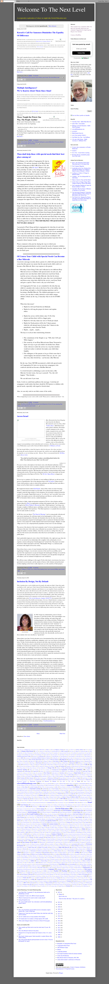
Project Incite (47, 845)
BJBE (77, 763)
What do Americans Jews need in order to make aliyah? (32, 898)
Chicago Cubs (51, 768)
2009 (59, 932)
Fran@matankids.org (49, 721)
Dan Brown (62, 773)
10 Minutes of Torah (54, 446)
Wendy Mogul (57, 882)
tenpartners (44, 872)
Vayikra (35, 881)
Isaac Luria (84, 802)
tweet (29, 879)
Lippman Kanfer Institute (77, 822)
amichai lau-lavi (81, 753)
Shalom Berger (44, 861)
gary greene (58, 792)
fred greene (44, 790)
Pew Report (34, 842)
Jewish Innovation (79, 810)
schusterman (24, 859)
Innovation (82, 800)
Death (89, 776)
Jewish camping (40, 809)
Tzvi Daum (54, 879)
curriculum (40, 773)
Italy (41, 804)
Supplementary (86, 867)
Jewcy (73, 806)
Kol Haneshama (51, 819)
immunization (60, 800)
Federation (66, 788)
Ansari (67, 754)
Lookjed (38, 824)
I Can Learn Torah (84, 798)
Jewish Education (43, 404)
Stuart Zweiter (65, 867)
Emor (22, 142)
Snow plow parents (26, 864)
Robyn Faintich (47, 854)
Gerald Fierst (21, 793)
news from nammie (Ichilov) (79, 135)
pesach (47, 142)
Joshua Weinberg (21, 817)
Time (51, 876)
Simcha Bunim (57, 862)
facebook (44, 788)
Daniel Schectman (20, 774)
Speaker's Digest (83, 864)
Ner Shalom (42, 834)
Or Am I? (36, 167)
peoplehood (72, 840)
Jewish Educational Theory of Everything (35, 810)
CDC (37, 766)
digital (78, 778)
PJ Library (78, 842)
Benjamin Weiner (88, 761)
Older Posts (62, 733)
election (49, 783)
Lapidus (86, 819)
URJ (19, 571)
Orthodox (75, 837)
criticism (18, 773)
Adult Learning (64, 751)
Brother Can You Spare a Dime (61, 764)
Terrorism (54, 872)
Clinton (31, 769)
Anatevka (32, 754)
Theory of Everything (83, 874)
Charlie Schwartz (75, 766)
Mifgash (23, 830)
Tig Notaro (39, 876)
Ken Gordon (79, 817)
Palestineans (28, 839)
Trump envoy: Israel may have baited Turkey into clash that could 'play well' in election (36, 913)
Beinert (50, 761)
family (49, 788)
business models (79, 764)
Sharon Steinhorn (77, 860)
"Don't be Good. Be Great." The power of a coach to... (72, 898)
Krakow (62, 819)
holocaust (53, 798)
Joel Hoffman (68, 814)
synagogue (51, 869)
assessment (27, 758)
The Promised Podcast (39, 874)
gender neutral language (79, 792)
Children (58, 768)
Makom (45, 825)
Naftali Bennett (80, 832)
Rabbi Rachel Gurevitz (77, 133)
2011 (59, 927)
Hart (36, 797)
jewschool (74, 131)
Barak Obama (79, 759)
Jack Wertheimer (69, 804)
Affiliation (77, 751)
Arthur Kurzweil (79, 756)
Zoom (73, 886)
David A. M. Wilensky (80, 774)
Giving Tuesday (53, 793)
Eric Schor (79, 785)
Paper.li (33, 839)
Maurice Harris (54, 827)
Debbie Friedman (21, 778)
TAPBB (44, 871)
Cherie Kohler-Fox (42, 768)
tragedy (58, 877)
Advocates (71, 751)
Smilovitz (19, 864)
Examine (83, 787)
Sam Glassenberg (66, 856)
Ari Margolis (47, 756)
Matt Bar (48, 827)
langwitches (80, 819)
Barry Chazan (19, 761)
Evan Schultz (62, 787)
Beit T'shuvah (64, 761)
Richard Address (54, 852)
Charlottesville (83, 766)
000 (52, 749)
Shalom (37, 860)
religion (83, 850)
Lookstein (44, 824)
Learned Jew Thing (69, 820)
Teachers (56, 871)
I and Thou (77, 798)
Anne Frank (61, 754)
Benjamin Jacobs (80, 761)
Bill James (60, 763)
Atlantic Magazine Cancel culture (66, 758)
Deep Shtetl (37, 778)
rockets (57, 854)
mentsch (18, 829)
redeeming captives (25, 850)
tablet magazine (88, 869)
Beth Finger (32, 763)
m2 (17, 825)
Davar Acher (24, 455)
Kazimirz (66, 817)
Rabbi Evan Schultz (43, 847)
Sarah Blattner (52, 857)
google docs (73, 793)
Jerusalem (63, 806)
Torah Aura (26, 877)
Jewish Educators (48, 810)
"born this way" (20, 749)
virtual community (53, 881)
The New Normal (40, 46)
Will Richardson (89, 882)
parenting (58, 404)
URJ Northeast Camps (62, 947)
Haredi (70, 795)
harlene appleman (87, 795)
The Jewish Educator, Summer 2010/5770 (40, 598)
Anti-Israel (72, 754)
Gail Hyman (31, 792)
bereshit (26, 763)
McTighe (61, 827)
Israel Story (33, 804)
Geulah (36, 793)
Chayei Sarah (22, 768)
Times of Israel (64, 876)
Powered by (77, 58)
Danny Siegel (63, 774)
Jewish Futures (57, 810)
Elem (28, 503)
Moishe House (56, 830)
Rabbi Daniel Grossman (54, 142)
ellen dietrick (83, 783)
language (74, 819)
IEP (35, 800)
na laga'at (64, 832)
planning (83, 842)
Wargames (79, 881)
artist (18, 758)
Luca (82, 824)
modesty (50, 830)
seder (37, 859)
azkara (20, 759)
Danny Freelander (38, 774)
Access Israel (22, 416)
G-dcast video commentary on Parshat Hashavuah (81, 147)
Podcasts (18, 844)
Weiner (37, 882)
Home (38, 733)
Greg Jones (34, 795)
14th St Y (72, 749)
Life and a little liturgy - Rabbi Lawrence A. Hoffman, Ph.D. (79, 139)
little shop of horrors (25, 824)
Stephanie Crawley (86, 866)
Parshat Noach (60, 839)
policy (28, 844)
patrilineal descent (81, 839)
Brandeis (37, 764)
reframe (64, 850)
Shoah (37, 862)
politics (43, 844)
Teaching (64, 871)
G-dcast (86, 790)
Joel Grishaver (61, 814)
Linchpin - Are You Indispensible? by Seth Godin (81, 177)
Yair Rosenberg (68, 884)
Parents (44, 839)
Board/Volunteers (25, 764)
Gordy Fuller (88, 793)
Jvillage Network (40, 817)
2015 (59, 918)
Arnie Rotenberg (64, 756)
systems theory (80, 869)
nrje (85, 835)
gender (71, 792)
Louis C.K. (77, 824)
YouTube (43, 886)
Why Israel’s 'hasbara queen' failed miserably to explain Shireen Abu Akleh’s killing (35, 936)
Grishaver (41, 795)
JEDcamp (22, 806)
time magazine (56, 876)
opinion (54, 837)
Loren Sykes (62, 824)
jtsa (27, 817)
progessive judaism (29, 845)
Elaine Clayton (43, 783)
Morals (89, 830)
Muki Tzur (48, 832)
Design (56, 778)
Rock (53, 854)
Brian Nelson (50, 764)
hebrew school (74, 797)
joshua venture (88, 815)
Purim (73, 845)
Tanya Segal (39, 871)
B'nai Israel (25, 759)
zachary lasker (54, 886)
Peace (30, 840)
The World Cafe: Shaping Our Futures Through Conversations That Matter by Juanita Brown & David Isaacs (81, 198)
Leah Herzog (60, 820)
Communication (55, 769)
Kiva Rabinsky (43, 819)
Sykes (45, 869)
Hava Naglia (46, 797)
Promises (58, 845)
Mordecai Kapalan (20, 832)
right (69, 852)
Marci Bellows (88, 825)
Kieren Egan (28, 819)
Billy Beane (65, 763)
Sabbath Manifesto (33, 856)
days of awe (83, 776)
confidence (88, 769)
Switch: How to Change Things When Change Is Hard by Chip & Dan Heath (81, 182)
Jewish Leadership (22, 812)
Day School (77, 776)
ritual (73, 852)
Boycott (32, 764)
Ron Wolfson (63, 854)
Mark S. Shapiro (28, 827)
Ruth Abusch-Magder (23, 856)
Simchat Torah (65, 862)
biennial (54, 763)
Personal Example (87, 840)
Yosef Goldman (24, 886)
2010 (59, 930)
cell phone (47, 766)
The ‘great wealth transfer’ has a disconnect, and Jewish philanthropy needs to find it (35, 902)
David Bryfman (35, 776)
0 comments (35, 75)
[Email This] (18, 80)
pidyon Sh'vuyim (59, 842)
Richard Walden (63, 852)
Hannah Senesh (59, 795)
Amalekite (56, 753)
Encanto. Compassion (60, 785)
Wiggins (82, 882)
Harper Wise (31, 797)
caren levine (21, 766)
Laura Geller (35, 820)
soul (77, 864)
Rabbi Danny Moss (33, 847)
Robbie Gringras (26, 854)
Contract (41, 771)
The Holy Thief (72, 872)
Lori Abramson (70, 824)
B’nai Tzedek (46, 759)
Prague (56, 844)
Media (71, 827)
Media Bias (77, 827)
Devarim (69, 778)
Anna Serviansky (54, 754)
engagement (70, 785)
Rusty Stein (90, 854)
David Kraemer (44, 776)
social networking (71, 864)
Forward (30, 790)
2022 (59, 904)
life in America (54, 822)
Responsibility (46, 852)
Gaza (67, 792)
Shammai (51, 860)
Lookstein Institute (53, 824)
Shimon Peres (19, 862)
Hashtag (40, 797)
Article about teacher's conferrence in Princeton (68, 959)
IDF (26, 800)
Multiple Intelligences (40, 142)
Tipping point (79, 876)
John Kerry (19, 815)
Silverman (50, 862)
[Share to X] (22, 80)
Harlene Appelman (78, 795)
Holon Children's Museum (32, 505)
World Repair (49, 884)
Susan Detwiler (39, 869)
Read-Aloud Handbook (69, 849)
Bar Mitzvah (24, 404)
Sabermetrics (41, 856)
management (65, 825)
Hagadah (30, 142)
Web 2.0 (26, 882)
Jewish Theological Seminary (65, 812)
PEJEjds (44, 840)
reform (51, 850)
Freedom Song (57, 790)
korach (37, 77)
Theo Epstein (74, 874)
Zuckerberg (78, 886)
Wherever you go (65, 882)
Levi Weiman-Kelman (35, 822)
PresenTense (81, 844)
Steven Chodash (33, 867)
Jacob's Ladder (77, 804)
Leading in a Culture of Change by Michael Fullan (80, 173)
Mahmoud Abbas (29, 825)
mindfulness (29, 830)
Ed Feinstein (81, 779)
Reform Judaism (57, 851)
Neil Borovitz (35, 834)
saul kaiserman (67, 857)
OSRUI (88, 837)
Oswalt (18, 839)
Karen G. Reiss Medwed (58, 817)
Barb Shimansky (87, 759)
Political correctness (35, 844)
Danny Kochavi (47, 774)
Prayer (61, 844)
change (57, 766)
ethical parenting (49, 787)
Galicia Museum (39, 792)
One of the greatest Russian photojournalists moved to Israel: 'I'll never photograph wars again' (36, 940)
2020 (59, 907)
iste (37, 804)
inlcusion (36, 726)
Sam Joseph (73, 856)
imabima (46, 800)
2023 (59, 902)
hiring (41, 798)
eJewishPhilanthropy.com (78, 129)
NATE (25, 834)
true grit (77, 877)
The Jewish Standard (81, 872)
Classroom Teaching (22, 769)
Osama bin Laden (82, 837)
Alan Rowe (20, 753)
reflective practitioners (43, 851)
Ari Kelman (41, 756)
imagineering (53, 800)
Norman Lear (80, 835)
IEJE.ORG (31, 800)
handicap (42, 569)
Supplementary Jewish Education (23, 869)
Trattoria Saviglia (70, 877)
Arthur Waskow (87, 756)
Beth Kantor (39, 763)
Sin (70, 862)
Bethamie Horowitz (47, 763)
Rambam (53, 849)
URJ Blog (62, 453)
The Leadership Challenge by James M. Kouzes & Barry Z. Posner (81, 186)
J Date (49, 804)
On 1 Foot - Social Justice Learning (80, 152)
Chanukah (62, 766)
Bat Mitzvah (31, 761)
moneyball (73, 830)
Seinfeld (41, 859)
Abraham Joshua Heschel (27, 751)
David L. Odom (52, 776)
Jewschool (19, 814)
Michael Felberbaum (26, 829)
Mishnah (39, 830)
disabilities (23, 726)
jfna (24, 814)
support (33, 869)
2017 (59, 914)
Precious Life (67, 844)
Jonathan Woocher (50, 815)
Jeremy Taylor (50, 806)
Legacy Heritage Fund (81, 820)
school (81, 857)
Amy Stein (88, 753)
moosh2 (78, 830)
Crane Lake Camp (86, 771)
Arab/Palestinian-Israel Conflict (24, 756)
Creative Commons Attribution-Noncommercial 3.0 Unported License (71, 968)
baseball (25, 761)
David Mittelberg (60, 776)
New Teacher (42, 835)
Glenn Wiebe (66, 793)
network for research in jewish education (72, 834)
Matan (40, 77)
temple (28, 873)
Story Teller (49, 867)
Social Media (62, 864)
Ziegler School (61, 886)
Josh (56, 815)
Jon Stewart (32, 815)
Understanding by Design (72, 879)
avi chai (82, 758)
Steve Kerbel (19, 867)
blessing (85, 763)
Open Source (48, 837)
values (26, 881)
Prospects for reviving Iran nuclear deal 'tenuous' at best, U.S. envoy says (35, 933)
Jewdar (77, 806)
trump (82, 877)
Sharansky (70, 860)
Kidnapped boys (20, 819)
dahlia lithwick (55, 773)
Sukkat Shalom (78, 867)
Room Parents (71, 854)
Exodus (25, 142)
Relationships (71, 851)
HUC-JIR (63, 798)
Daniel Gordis (77, 773)
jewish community (50, 808)
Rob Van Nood (85, 852)
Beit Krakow (56, 761)
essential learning (34, 787)
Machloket (22, 825)
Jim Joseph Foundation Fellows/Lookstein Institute (69, 953)
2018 (59, 911)
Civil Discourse (80, 768)
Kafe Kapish (37, 488)
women (20, 884)
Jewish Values (76, 812)
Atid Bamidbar (55, 758)
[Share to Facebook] (23, 80)
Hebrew (59, 797)
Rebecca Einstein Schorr (81, 849)
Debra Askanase (30, 778)
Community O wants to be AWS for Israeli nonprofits (31, 896)
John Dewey (88, 814)
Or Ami (53, 404)
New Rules (29, 835)
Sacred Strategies (49, 856)
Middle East (78, 829)
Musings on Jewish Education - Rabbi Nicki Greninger (81, 126)
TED (21, 872)
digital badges (85, 778)
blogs (19, 764)
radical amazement (32, 849)
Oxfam (22, 839)
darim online (71, 774)
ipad (66, 802)
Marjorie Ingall (20, 827)
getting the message (29, 793)
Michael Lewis (35, 829)
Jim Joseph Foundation (33, 814)
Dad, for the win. (63, 896)
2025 (59, 892)
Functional (72, 790)
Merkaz (59, 949)
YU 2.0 (48, 886)
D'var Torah (47, 773)
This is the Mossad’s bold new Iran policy (29, 930)
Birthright (72, 763)
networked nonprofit (21, 835)
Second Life (31, 859)
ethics (56, 787)
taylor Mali (50, 871)
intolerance (61, 802)
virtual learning (62, 881)
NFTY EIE (59, 835)
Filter (82, 788)
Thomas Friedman (31, 876)
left (75, 820)
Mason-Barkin (37, 827)
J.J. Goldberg (54, 804)
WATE (84, 881)
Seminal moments (54, 859)
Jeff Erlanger (34, 806)
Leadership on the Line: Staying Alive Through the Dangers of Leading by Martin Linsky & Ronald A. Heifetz (81, 169)
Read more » (20, 72)
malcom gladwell (52, 825)
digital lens (31, 779)
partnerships (67, 839)
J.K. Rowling (61, 804)
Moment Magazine (65, 830)
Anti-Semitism (79, 754)
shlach (25, 862)
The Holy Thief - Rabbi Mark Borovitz (81, 121)
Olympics (31, 837)
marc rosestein (51, 569)
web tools (32, 882)
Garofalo (52, 792)
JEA (18, 806)
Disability (44, 779)
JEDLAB (28, 806)
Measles (66, 827)
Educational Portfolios (22, 781)
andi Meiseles (39, 754)
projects (53, 845)
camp (90, 764)
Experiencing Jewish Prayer (22, 788)
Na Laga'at (51, 481)
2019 (59, 909)
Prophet (63, 845)
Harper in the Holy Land (22, 797)
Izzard (45, 804)
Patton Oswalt (89, 839)
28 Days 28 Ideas (79, 749)
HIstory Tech (46, 798)
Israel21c (74, 150)
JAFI (83, 804)
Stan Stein (56, 865)
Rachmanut (19, 849)
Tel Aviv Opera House (49, 474)
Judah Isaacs (32, 817)
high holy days (26, 798)
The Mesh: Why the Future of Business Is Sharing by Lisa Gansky (81, 189)
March (61, 894)
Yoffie (79, 884)
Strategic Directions (57, 867)
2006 (59, 937)
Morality (84, 830)
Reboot (88, 849)
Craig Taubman (71, 771)
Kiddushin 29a (87, 817)
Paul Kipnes (21, 840)
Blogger (90, 763)
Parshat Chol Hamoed (51, 839)
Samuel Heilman (25, 857)
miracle (34, 830)
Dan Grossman (27, 77)
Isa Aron (78, 802)
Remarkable (26, 852)
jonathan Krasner (40, 815)
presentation (75, 844)
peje (40, 840)
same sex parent (81, 856)
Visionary (69, 881)
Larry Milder (25, 820)
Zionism (68, 886)
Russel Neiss (83, 854)
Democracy (50, 778)
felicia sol (71, 788)
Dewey (74, 778)
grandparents (28, 795)
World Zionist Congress (58, 884)
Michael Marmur (42, 829)
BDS (37, 761)
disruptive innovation (52, 779)
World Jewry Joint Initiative (39, 884)
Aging (90, 751)
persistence (79, 840)
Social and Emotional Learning (42, 864)
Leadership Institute (51, 820)
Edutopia (54, 781)
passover (74, 839)
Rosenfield (77, 854)
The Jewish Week (53, 77)
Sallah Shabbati (57, 856)
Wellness (42, 882)
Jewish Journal (89, 810)
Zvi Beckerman (86, 886)
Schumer (19, 859)
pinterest (66, 842)
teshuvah (60, 872)
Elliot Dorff (89, 783)
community (79, 770)
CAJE (22, 77)
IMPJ (66, 800)
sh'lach (27, 860)
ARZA (22, 758)
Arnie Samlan (71, 756)
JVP (46, 817)
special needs (45, 77)
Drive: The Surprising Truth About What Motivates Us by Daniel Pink (80, 163)
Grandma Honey (20, 795)
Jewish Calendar (32, 808)
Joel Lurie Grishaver (78, 814)
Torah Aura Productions (63, 955)
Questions (89, 845)
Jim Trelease (45, 814)
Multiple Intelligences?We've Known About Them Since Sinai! (34, 89)
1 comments (35, 724)
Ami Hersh (74, 753)
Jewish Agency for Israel (22, 808)
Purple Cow (78, 845)
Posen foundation (49, 844)
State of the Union (63, 865)
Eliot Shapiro (70, 783)
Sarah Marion (59, 857)
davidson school (69, 776)
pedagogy (36, 840)
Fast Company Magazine (78, 166)
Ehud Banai (62, 781)
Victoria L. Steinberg (43, 881)
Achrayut (41, 751)
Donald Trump (62, 779)
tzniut (49, 879)
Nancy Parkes (19, 834)
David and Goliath (26, 776)
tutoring (24, 879)
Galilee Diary (50, 425)
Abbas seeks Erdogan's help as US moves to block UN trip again (34, 920)
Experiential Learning (35, 788)
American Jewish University (65, 753)
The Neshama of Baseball (27, 874)
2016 (59, 916)
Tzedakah (39, 879)
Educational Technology (35, 781)
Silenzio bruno (43, 862)
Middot (84, 829)
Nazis (30, 834)
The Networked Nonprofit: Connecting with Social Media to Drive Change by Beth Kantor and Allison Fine (81, 193)
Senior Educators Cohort (65, 859)
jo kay (50, 814)
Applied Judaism (87, 754)
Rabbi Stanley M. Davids (77, 847)
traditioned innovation (50, 877)
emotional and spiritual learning (37, 785)
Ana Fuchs (19, 754)
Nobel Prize (73, 835)
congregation (20, 771)
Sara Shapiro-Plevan (44, 857)
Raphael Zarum (60, 849)
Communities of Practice (67, 769)
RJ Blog (56, 569)
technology (89, 871)
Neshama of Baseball (56, 834)
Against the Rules (84, 751)
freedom (50, 790)
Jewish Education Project (78, 808)
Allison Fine (36, 753)
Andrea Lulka (46, 754)
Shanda (64, 860)
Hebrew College (66, 797)
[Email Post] (63, 77)
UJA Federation (62, 879)
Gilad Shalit (45, 793)
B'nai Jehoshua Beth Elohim (35, 759)
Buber (73, 764)
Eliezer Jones (63, 783)
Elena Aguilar (55, 783)
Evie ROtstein (76, 787)
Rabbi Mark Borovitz (64, 847)
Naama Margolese (71, 832)
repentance (32, 852)
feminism (77, 788)
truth (86, 877)
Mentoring (88, 827)
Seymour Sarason (20, 860)
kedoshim (72, 817)
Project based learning (39, 845)
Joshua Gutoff (73, 815)
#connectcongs (35, 749)
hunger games (70, 798)
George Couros (89, 792)
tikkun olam (45, 876)
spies (52, 865)
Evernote (69, 787)
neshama (48, 834)
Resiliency (39, 852)
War (74, 881)
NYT (27, 837)
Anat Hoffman (26, 754)
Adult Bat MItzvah (55, 751)
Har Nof (66, 795)
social (33, 864)
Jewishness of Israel (86, 812)
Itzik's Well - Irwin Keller (78, 123)
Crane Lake (78, 771)
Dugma (68, 779)
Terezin (49, 872)
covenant (47, 771)
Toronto (32, 877)
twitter (32, 879)
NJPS (65, 835)
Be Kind (40, 761)
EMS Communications (49, 785)
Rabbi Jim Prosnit (53, 847)
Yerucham (75, 884)
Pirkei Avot (71, 842)
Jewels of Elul (83, 806)
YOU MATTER (32, 886)
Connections (35, 771)
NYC (18, 837)
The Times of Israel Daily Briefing (62, 874)
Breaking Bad (43, 764)
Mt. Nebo (43, 832)
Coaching (36, 769)
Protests (68, 845)
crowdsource (24, 773)
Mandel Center (73, 825)
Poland (23, 844)
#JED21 (47, 749)
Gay (63, 792)
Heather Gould (53, 797)
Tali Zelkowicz (22, 871)
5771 (86, 749)
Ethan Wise (42, 787)
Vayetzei (31, 881)
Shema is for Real (86, 861)
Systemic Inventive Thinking (69, 869)
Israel (46, 569)
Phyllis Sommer (50, 842)
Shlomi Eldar (31, 862)
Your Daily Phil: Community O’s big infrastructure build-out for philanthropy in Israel (34, 892)
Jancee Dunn (87, 804)
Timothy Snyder (72, 876)
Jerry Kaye (57, 806)
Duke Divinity (74, 779)
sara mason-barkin (34, 857)
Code (42, 769)
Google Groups (81, 793)
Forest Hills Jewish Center (22, 790)
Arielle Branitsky (55, 756)
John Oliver (26, 815)
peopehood (66, 840)
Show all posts (52, 26)
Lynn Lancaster (87, 824)
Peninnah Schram (51, 840)
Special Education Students (35, 865)
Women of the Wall (27, 884)
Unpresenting (85, 879)
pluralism (89, 842)
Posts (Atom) (27, 736)
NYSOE (22, 837)
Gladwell (60, 793)
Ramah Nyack (47, 849)
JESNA (68, 806)
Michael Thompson (60, 829)
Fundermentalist (79, 790)
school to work (88, 857)
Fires (85, 788)
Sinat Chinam (75, 862)
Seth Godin (87, 859)
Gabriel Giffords (24, 792)
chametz (52, 766)
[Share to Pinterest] (25, 80)
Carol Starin (27, 766)
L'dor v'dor (68, 819)
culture (34, 773)
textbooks (65, 872)
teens (24, 872)
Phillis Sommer (43, 842)
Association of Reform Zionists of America (40, 758)
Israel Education (24, 805)
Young (38, 886)
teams (82, 871)
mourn (31, 832)
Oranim (69, 837)
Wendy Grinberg (49, 882)
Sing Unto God (83, 862)
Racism (25, 849)
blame (81, 763)
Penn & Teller (59, 840)
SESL (82, 859)
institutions (49, 802)
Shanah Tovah (58, 860)
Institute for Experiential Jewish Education (36, 802)
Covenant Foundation (55, 771)
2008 (59, 934)
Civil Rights (87, 768)
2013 (59, 923)
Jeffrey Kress (42, 806)
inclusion (33, 77)
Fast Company (56, 788)
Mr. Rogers (37, 832)
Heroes (90, 797)
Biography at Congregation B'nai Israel (66, 943)
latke (30, 820)
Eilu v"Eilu (71, 781)
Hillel (33, 798)
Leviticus (43, 822)
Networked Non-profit (86, 834)
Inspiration (24, 802)
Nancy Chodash (87, 832)
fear (61, 788)
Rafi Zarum (40, 849)
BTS (70, 764)
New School (35, 835)
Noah (69, 835)
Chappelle (68, 766)
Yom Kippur (85, 884)
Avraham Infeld (89, 758)
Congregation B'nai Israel (63, 945)
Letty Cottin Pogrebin (25, 822)
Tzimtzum (45, 879)
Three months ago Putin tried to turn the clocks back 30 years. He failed (34, 927)
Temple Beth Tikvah (36, 872)
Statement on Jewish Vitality (74, 865)
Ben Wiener (72, 761)
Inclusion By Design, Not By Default (32, 581)
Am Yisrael (49, 753)
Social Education (53, 864)
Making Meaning (38, 825)
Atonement (77, 758)
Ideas (22, 800)
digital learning (24, 779)
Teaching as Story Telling (75, 871)
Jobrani (54, 814)
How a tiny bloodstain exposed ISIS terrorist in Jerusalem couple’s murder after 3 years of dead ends (35, 910)
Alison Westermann (28, 753)
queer (84, 845)
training (63, 877)
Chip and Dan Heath (66, 768)
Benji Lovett (20, 763)
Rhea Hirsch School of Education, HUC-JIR (68, 957)
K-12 (50, 817)
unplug (79, 879)
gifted (40, 793)
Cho (74, 768)
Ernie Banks (25, 787)
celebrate (41, 766)
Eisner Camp (87, 781)
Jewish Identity (67, 810)
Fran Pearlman (30, 726)
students (71, 867)
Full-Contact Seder (65, 790)
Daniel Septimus (29, 774)
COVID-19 (63, 771)
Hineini (36, 798)
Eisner (78, 781)
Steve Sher (26, 867)
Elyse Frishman (22, 785)
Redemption (33, 851)
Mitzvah (45, 830)
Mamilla (59, 825)
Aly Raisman (43, 753)
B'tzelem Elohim (54, 759)
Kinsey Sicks (35, 819)
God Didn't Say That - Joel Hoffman (81, 137)
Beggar (45, 761)
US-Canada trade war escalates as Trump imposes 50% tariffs (33, 918)
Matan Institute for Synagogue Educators (43, 41)
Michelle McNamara (70, 829)
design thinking (63, 778)
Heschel (20, 798)
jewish (89, 806)
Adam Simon (47, 751)
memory (82, 827)
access (31, 569)
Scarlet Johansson (74, 857)
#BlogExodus (27, 749)
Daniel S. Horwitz (86, 773)
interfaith (55, 802)
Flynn (89, 788)
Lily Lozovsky (62, 822)
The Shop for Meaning (39, 514)
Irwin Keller (71, 802)
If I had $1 (40, 800)
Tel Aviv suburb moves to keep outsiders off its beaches (32, 916)
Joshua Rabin (80, 815)
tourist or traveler (40, 877)
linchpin (68, 822)
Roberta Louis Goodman (37, 854)
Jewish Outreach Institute (45, 812)
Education (88, 779)
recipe (18, 850)
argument (35, 756)
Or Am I (49, 404)
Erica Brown (85, 785)
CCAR (33, 766)
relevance (78, 851)
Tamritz (33, 871)
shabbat (32, 861)
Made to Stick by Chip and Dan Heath (81, 180)
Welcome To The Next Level (51, 9)
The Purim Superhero (49, 874)
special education (25, 406)
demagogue (44, 778)
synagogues (59, 869)
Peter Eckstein (25, 842)
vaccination (21, 881)
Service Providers (75, 859)
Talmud (28, 871)
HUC (58, 798)
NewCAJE (47, 726)
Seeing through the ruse (24, 900)
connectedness (28, 771)
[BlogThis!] (20, 80)
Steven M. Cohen (41, 867)
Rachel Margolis (87, 847)
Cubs (30, 773)
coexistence (47, 769)
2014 (59, 920)
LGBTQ (48, 822)
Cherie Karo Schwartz (31, 768)
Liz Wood (33, 824)
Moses (33, 142)
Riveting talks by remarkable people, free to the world (81, 155)
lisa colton (86, 822)
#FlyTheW (42, 749)
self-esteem (47, 859)
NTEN (89, 835)
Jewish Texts (55, 812)
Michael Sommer (51, 829)
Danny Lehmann (55, 774)
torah (58, 77)
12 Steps (66, 749)
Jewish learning (41, 726)
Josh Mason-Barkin (63, 815)
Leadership (42, 820)
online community (40, 837)
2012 (59, 925)
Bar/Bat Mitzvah (31, 404)
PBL (26, 840)
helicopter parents (83, 797)
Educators (47, 781)
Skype (89, 862)
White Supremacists (75, 882)
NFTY (54, 835)
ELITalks (76, 783)
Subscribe (81, 53)
